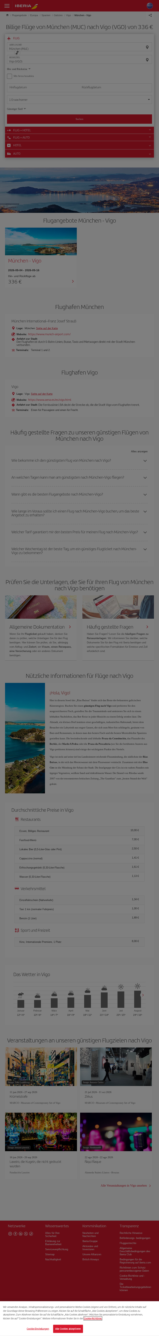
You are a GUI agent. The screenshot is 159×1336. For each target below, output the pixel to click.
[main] (79, 1318)
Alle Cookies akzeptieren (68, 1328)
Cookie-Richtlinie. (93, 1318)
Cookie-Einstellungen (38, 1328)
